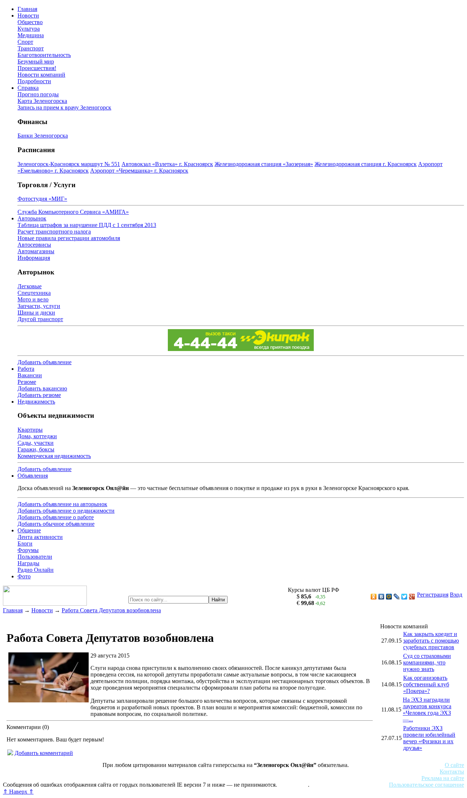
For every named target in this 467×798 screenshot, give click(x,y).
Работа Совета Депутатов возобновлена (111, 610)
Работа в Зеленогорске (181, 771)
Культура (29, 29)
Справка (28, 88)
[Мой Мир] (389, 596)
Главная (27, 9)
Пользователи (35, 557)
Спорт (25, 42)
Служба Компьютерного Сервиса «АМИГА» (73, 212)
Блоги (25, 543)
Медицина (31, 35)
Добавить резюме (39, 395)
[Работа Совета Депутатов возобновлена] (48, 700)
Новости (28, 15)
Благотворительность (44, 55)
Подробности (34, 81)
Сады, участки (36, 443)
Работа (26, 369)
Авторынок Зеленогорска (35, 771)
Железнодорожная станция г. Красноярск (365, 164)
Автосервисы (34, 245)
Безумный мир (36, 61)
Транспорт (31, 48)
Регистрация (432, 594)
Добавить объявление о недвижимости (66, 511)
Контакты (452, 771)
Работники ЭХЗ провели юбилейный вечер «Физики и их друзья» (429, 738)
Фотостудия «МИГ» (42, 199)
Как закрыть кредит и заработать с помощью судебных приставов (431, 640)
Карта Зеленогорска (42, 101)
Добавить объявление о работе (56, 517)
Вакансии (30, 375)
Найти (218, 599)
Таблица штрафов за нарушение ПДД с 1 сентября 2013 (87, 225)
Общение (29, 530)
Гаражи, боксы (36, 449)
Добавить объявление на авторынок (62, 504)
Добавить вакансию (42, 388)
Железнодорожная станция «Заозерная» (264, 164)
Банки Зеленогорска (43, 135)
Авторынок (32, 218)
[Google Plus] (412, 596)
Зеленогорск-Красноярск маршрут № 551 (69, 164)
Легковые (30, 286)
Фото (24, 576)
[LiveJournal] (397, 596)
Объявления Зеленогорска (105, 778)
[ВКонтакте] (381, 596)
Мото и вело (33, 299)
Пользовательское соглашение (426, 785)
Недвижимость (36, 401)
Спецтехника (34, 293)
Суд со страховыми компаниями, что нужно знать (427, 662)
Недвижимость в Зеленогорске (109, 771)
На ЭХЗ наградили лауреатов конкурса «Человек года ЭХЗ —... (427, 709)
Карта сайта (293, 785)
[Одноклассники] (374, 596)
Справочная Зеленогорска (35, 778)
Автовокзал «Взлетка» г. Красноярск (167, 164)
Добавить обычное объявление (56, 524)
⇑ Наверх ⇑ (18, 792)
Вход (456, 594)
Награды (28, 563)
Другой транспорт (40, 319)
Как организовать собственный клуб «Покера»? (426, 684)
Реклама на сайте (442, 778)
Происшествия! (37, 68)
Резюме (27, 382)
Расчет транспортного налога (54, 231)
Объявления (33, 476)
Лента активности (40, 537)
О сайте (454, 765)
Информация (34, 258)
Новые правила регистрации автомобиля (69, 238)
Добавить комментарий (44, 753)
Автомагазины (36, 251)
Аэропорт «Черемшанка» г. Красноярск (139, 170)
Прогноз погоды (38, 94)
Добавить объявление (45, 362)
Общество (30, 22)
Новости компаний (41, 75)
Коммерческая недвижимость (54, 456)
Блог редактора (161, 778)
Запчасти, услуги (39, 306)
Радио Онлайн (36, 570)
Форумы (28, 550)
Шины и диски (36, 312)
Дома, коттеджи (37, 436)
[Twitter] (404, 596)
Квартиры (30, 430)
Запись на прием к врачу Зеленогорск (64, 107)
